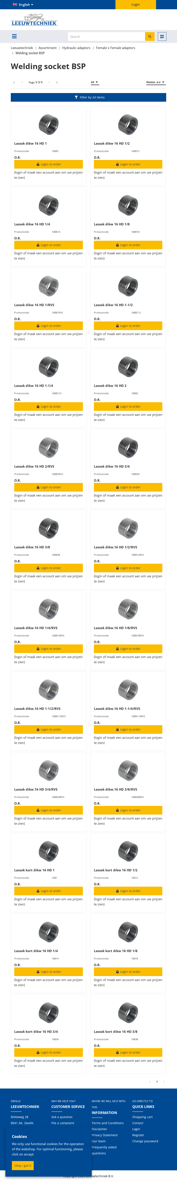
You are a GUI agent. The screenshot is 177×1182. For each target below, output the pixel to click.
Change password (145, 1141)
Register (138, 1135)
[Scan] (162, 36)
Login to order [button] (50, 164)
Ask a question (62, 1117)
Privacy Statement (105, 1135)
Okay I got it (22, 1165)
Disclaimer (99, 1129)
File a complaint (62, 1123)
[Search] (150, 36)
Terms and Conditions (108, 1123)
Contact (137, 1123)
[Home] (41, 20)
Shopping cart (142, 1117)
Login (136, 1129)
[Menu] (14, 36)
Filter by (92, 97)
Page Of (36, 82)
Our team (99, 1141)
